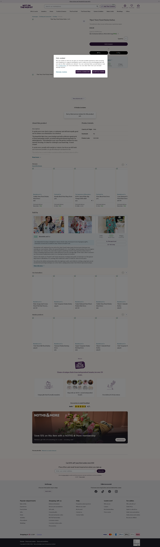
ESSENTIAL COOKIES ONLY (83, 71)
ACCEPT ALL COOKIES (98, 71)
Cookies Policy (62, 65)
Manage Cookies (61, 72)
